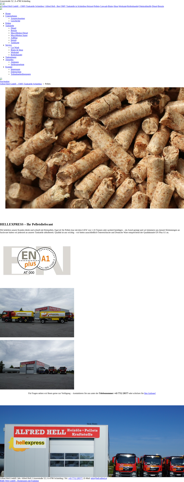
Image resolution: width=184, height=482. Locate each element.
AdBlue (14, 38)
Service (8, 45)
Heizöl (13, 40)
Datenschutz (16, 72)
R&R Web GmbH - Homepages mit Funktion (19, 481)
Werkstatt (15, 52)
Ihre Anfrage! (150, 393)
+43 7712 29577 (75, 478)
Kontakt (8, 67)
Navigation (4, 81)
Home (8, 13)
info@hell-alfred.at (99, 478)
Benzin (14, 30)
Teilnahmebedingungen (21, 74)
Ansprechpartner (18, 18)
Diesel (13, 28)
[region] (92, 215)
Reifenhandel (16, 55)
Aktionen (15, 62)
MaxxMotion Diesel (19, 33)
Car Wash (15, 47)
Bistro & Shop (17, 50)
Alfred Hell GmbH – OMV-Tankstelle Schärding (21, 84)
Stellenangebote (17, 64)
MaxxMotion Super (19, 35)
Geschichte (15, 21)
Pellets (8, 23)
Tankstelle (9, 26)
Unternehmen (11, 16)
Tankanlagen (10, 57)
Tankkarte (15, 42)
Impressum (15, 69)
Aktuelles (9, 59)
